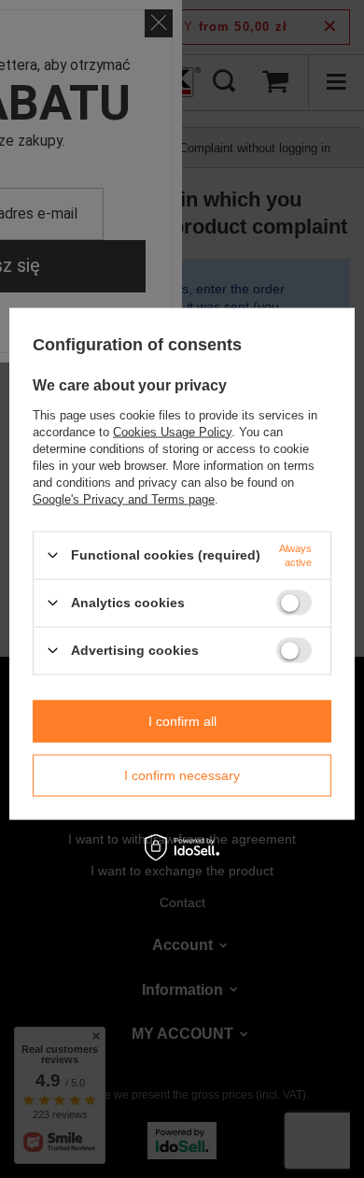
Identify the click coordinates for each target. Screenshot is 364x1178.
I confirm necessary (182, 775)
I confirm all (182, 721)
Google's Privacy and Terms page (124, 498)
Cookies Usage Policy (172, 431)
